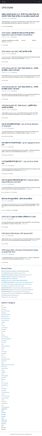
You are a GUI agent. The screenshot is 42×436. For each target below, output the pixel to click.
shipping (3, 372)
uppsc (2, 399)
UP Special (5, 155)
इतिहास (2, 410)
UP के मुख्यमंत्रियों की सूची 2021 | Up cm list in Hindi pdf (20, 162)
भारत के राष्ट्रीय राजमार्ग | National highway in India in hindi (13, 273)
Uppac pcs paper (5, 398)
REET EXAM (3, 361)
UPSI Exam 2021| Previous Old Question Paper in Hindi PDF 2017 (20, 251)
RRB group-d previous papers (7, 364)
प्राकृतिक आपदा (4, 420)
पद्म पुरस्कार (3, 416)
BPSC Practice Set (5, 316)
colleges (3, 322)
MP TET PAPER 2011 (5, 346)
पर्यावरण (2, 418)
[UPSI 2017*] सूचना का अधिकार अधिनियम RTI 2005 (19, 217)
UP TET (3, 394)
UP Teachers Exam (5, 392)
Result (2, 362)
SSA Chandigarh (4, 375)
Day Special (3, 329)
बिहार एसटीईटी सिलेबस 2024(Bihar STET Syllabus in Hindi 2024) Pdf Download (17, 289)
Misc (2, 344)
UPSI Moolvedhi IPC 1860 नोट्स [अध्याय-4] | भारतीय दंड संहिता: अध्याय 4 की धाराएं (20, 69)
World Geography (5, 407)
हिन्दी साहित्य (10, 26)
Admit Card (3, 309)
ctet (2, 324)
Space (2, 373)
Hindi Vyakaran (4, 336)
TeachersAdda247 (20, 434)
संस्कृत (2, 425)
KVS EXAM (3, 342)
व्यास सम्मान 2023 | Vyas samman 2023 (9, 297)
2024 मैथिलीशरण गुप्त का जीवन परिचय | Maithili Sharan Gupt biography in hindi (17, 282)
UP (2, 386)
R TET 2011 (3, 357)
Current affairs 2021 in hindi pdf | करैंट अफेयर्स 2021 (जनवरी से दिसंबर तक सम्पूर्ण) (17, 293)
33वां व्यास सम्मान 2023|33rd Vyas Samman (10, 295)
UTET (12, 210)
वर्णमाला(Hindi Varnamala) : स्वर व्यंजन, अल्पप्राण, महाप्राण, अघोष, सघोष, (14, 280)
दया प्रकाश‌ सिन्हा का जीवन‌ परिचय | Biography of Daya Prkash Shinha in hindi (16, 274)
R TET (2, 355)
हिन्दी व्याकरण (3, 427)
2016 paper (3, 307)
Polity (2, 349)
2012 (2, 305)
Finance (3, 335)
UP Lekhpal (3, 388)
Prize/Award (4, 351)
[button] (39, 2)
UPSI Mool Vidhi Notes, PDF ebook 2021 (17, 233)
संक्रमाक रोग (3, 423)
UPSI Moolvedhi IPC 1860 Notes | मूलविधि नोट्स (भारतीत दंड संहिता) (19, 106)
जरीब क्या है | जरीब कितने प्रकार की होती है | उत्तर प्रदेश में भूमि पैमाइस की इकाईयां (15, 271)
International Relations (6, 338)
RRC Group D (4, 366)
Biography (3, 312)
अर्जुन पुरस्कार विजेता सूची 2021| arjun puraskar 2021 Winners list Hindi (15, 291)
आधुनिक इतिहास (4, 409)
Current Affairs (6, 192)
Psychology (3, 353)
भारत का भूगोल (3, 422)
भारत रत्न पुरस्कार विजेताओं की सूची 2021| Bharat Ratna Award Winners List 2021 (20, 181)
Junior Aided (4, 340)
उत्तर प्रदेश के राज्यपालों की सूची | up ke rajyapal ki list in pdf (21, 144)
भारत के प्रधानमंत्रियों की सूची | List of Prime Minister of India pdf (20, 125)
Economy (3, 331)
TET (11, 192)
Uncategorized (4, 385)
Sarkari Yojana (4, 368)
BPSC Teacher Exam (5, 318)
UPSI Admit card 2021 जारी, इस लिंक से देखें (17, 51)
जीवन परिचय (3, 414)
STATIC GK (5, 136)
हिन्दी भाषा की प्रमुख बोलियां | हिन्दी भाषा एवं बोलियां (17, 198)
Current (3, 325)
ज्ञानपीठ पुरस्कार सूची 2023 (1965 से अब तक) (9, 278)
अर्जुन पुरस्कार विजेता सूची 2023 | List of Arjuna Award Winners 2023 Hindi (16, 287)
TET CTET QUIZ (4, 383)
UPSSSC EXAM (4, 403)
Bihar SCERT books (5, 311)
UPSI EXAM (5, 26)
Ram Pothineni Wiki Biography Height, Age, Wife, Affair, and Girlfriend (16, 284)
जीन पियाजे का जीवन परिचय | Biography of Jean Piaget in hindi (13, 276)
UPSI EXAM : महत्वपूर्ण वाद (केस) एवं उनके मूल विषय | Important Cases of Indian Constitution (18, 34)
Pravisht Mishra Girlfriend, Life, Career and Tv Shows (12, 286)
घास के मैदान (3, 412)
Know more (32, 23)
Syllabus (3, 379)
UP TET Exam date (5, 396)
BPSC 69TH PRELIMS (5, 314)
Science (3, 370)
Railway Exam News (5, 359)
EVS (2, 333)
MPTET (3, 348)
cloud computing (5, 320)
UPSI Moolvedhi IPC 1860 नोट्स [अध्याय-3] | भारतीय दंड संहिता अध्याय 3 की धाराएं (20, 88)
